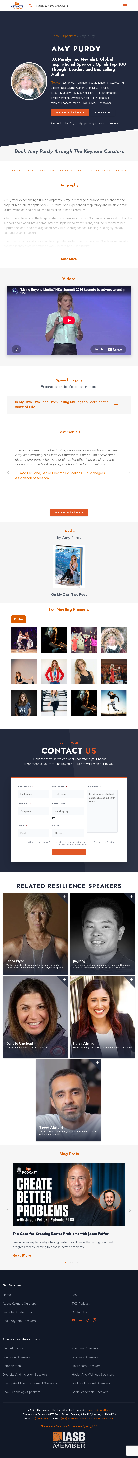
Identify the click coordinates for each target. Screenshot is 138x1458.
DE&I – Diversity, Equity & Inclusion (72, 92)
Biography (17, 170)
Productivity (89, 103)
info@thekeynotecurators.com (97, 1418)
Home (55, 36)
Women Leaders (61, 103)
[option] (69, 465)
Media (76, 103)
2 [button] (63, 1261)
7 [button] (75, 1261)
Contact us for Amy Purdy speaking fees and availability (84, 123)
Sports (55, 87)
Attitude (103, 87)
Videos (30, 170)
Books (81, 170)
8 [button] (77, 1261)
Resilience (68, 82)
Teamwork (104, 103)
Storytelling (117, 82)
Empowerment (60, 97)
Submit (69, 852)
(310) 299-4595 (39, 1418)
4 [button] (68, 1261)
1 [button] (61, 1261)
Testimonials (66, 170)
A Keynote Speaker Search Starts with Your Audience (58, 1233)
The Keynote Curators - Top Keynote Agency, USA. (69, 1426)
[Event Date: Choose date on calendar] (53, 818)
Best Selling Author (72, 87)
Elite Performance (105, 92)
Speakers (69, 36)
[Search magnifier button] (30, 5)
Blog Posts (121, 170)
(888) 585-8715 (69, 1418)
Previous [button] (8, 472)
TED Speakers (100, 97)
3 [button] (65, 1261)
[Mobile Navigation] (125, 5)
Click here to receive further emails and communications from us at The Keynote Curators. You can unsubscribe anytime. (72, 843)
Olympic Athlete (80, 97)
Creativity (91, 87)
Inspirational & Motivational (92, 82)
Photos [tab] (18, 619)
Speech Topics (47, 170)
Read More (69, 259)
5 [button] (70, 1261)
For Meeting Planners (99, 170)
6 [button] (72, 1261)
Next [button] (129, 472)
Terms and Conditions (98, 1410)
